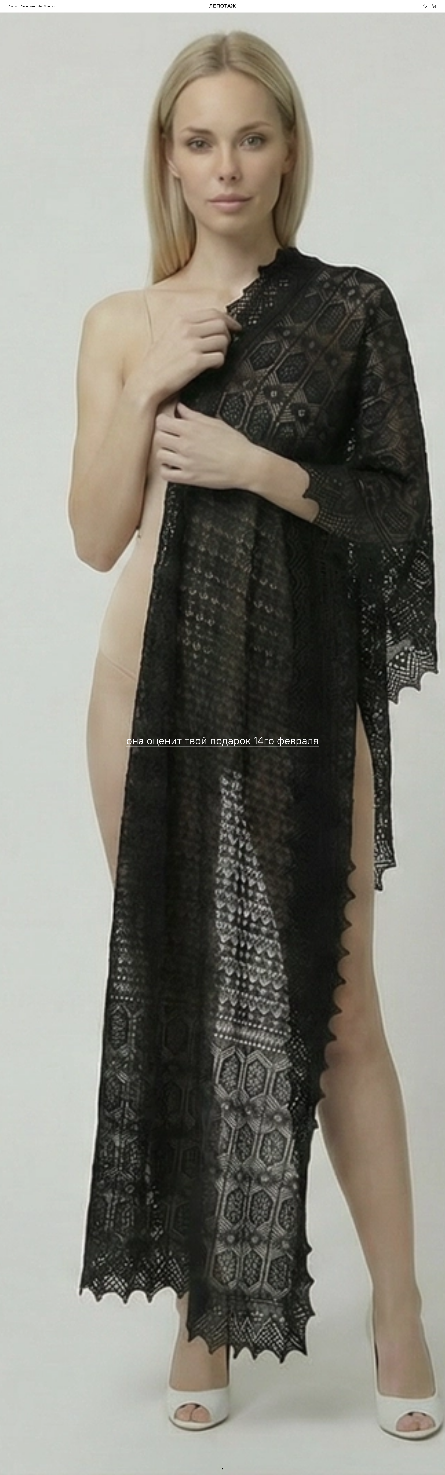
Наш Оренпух (46, 6)
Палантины (28, 6)
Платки (13, 6)
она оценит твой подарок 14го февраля (222, 740)
